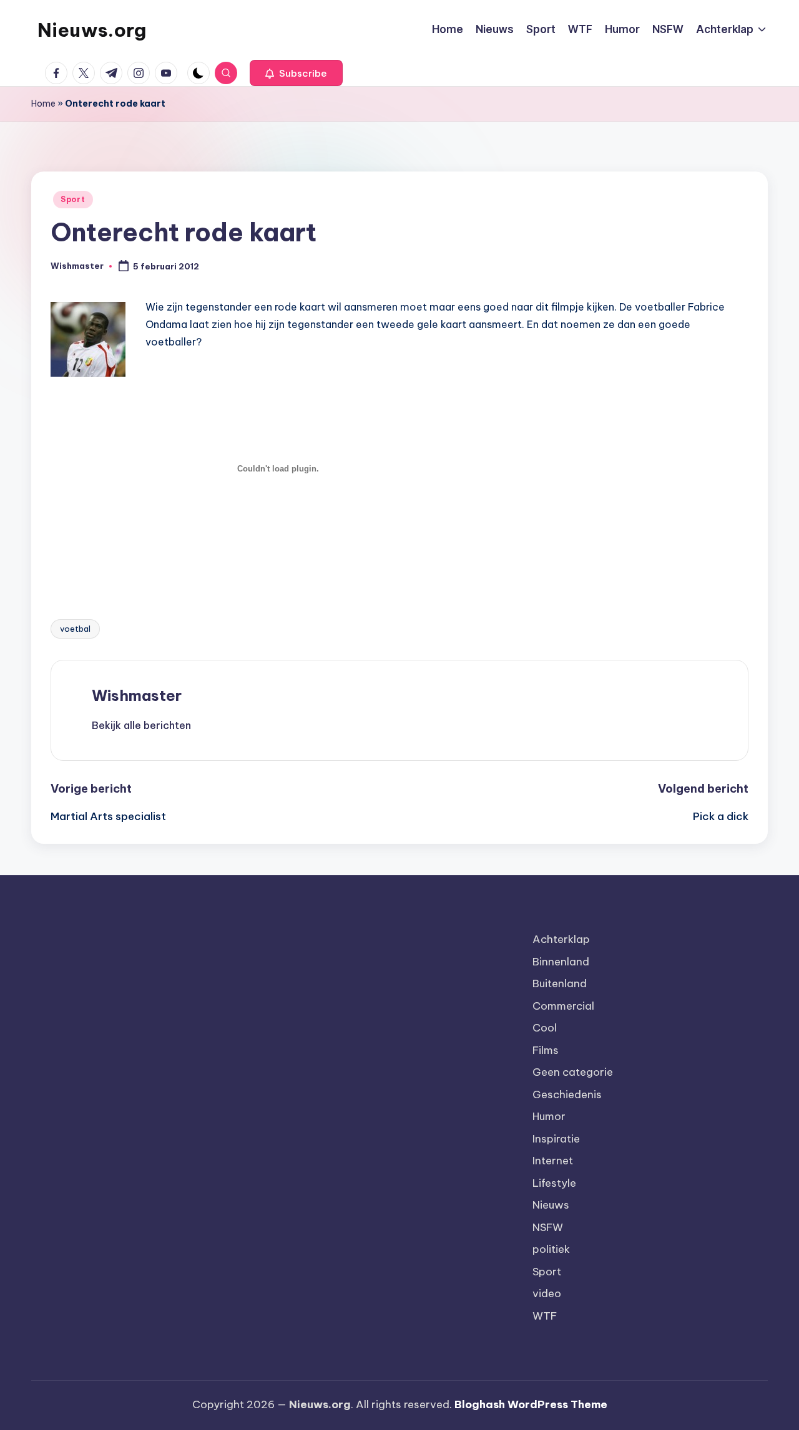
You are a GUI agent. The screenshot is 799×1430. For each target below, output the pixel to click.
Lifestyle (554, 1183)
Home (43, 103)
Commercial (563, 1006)
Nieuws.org (91, 30)
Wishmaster (137, 695)
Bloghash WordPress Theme (530, 1404)
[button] (296, 73)
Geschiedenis (567, 1094)
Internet (552, 1160)
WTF (544, 1316)
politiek (551, 1249)
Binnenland (560, 962)
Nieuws (550, 1205)
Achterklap (561, 939)
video (546, 1293)
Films (545, 1050)
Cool (544, 1028)
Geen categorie (572, 1072)
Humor (549, 1116)
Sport (73, 199)
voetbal (75, 629)
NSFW (547, 1227)
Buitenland (559, 983)
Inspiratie (556, 1139)
